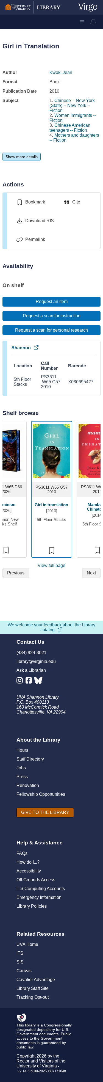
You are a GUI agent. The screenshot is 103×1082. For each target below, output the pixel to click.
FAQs (21, 853)
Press (22, 776)
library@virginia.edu (36, 661)
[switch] (31, 202)
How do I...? (28, 862)
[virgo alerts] (93, 22)
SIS (20, 962)
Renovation (27, 785)
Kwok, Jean (60, 72)
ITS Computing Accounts (40, 888)
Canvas (24, 970)
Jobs (21, 768)
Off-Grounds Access (35, 879)
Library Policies (31, 906)
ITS (19, 953)
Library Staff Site (32, 988)
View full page (51, 565)
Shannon (21, 347)
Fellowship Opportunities (40, 794)
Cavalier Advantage (35, 979)
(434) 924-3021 (31, 652)
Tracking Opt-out (32, 997)
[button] (82, 22)
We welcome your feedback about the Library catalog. (51, 627)
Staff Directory (30, 759)
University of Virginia (36, 1066)
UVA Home (27, 944)
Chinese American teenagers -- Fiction (69, 128)
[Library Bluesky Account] (38, 681)
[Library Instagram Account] (21, 681)
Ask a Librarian (31, 670)
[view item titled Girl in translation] (51, 450)
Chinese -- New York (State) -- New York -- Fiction (72, 105)
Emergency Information (39, 897)
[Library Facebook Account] (30, 681)
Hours (22, 750)
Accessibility (28, 871)
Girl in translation (51, 504)
